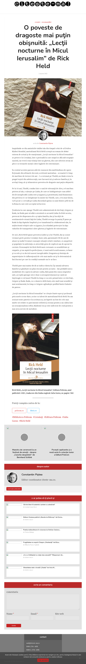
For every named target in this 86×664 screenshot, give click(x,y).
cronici (37, 22)
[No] (79, 658)
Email (34, 613)
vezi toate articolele (14, 489)
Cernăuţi (38, 416)
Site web (59, 613)
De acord (43, 660)
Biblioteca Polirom (22, 416)
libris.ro (33, 410)
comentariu (12, 591)
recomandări (46, 22)
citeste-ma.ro (29, 520)
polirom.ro (19, 410)
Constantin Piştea (46, 143)
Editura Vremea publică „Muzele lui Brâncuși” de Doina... (43, 517)
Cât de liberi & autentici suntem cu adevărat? (39, 505)
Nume (10, 613)
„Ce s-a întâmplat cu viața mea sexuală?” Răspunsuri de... (43, 555)
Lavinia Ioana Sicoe (31, 507)
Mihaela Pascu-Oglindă (32, 545)
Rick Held (25, 420)
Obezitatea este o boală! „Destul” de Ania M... (39, 568)
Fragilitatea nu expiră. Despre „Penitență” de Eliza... (41, 542)
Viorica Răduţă (29, 532)
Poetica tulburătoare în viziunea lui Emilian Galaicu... (41, 530)
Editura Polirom (53, 416)
